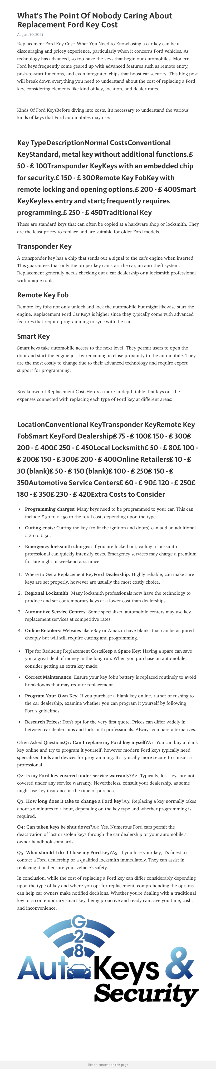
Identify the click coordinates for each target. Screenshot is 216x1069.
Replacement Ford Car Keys (61, 314)
